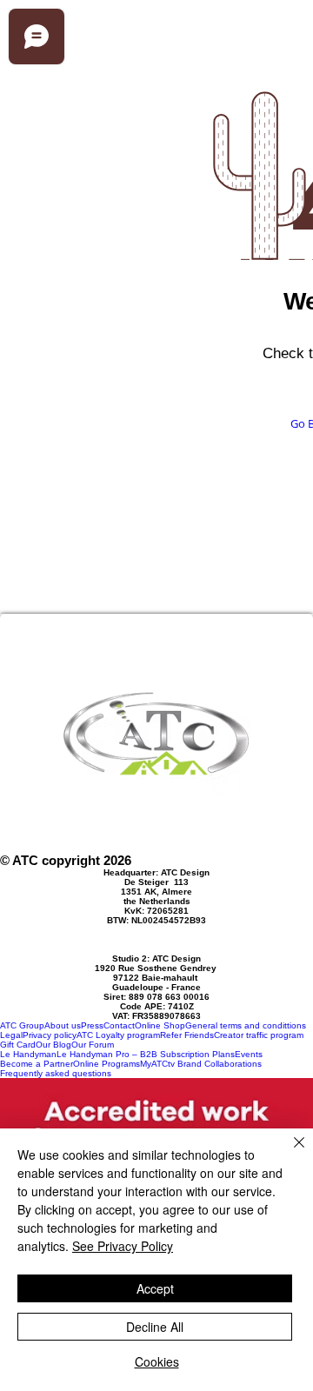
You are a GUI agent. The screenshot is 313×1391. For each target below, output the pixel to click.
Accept (155, 1288)
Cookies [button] (157, 1361)
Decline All (154, 1326)
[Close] (289, 1153)
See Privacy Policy (122, 1246)
